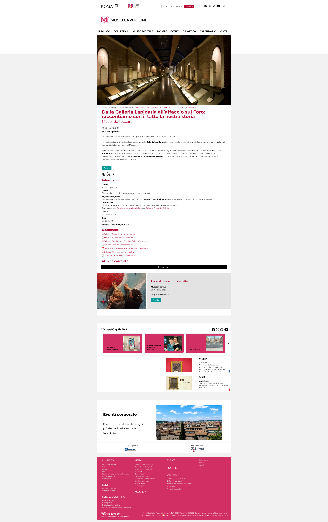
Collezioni (121, 31)
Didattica (189, 31)
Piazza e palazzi (109, 491)
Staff (104, 472)
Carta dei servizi (108, 476)
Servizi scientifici (113, 497)
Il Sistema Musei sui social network (154, 347)
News (201, 463)
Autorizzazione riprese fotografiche (116, 507)
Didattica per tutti (174, 481)
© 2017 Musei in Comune (151, 515)
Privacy (166, 515)
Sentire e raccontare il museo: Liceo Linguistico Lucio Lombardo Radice (213, 385)
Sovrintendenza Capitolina (129, 208)
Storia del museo (109, 464)
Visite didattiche (141, 476)
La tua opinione (141, 486)
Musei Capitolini (128, 20)
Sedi (105, 485)
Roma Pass (139, 474)
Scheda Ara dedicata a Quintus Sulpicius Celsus (126, 248)
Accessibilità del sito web (211, 515)
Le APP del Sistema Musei (112, 348)
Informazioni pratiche (144, 464)
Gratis (107, 168)
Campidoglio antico (110, 488)
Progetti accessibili (126, 107)
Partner (202, 468)
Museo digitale (142, 31)
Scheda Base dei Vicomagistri (118, 245)
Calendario (208, 31)
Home (104, 107)
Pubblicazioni (108, 500)
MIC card (138, 472)
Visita (223, 31)
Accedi (199, 6)
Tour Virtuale (194, 350)
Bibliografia (107, 503)
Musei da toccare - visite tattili (169, 281)
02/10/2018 (212, 367)
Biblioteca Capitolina (111, 505)
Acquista (189, 6)
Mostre (162, 31)
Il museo (104, 31)
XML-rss (225, 515)
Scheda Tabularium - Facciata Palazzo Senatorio (126, 241)
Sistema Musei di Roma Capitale (115, 474)
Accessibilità (140, 483)
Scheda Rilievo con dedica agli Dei (120, 252)
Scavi (104, 467)
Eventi (174, 31)
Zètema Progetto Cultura (157, 208)
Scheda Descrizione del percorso (119, 234)
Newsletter (106, 479)
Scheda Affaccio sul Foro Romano (119, 237)
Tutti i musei (175, 6)
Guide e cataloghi (142, 481)
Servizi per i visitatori (143, 469)
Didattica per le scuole (176, 478)
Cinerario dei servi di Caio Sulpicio (120, 255)
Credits (198, 515)
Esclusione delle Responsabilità (182, 515)
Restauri (105, 469)
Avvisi (201, 465)
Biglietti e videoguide (144, 467)
